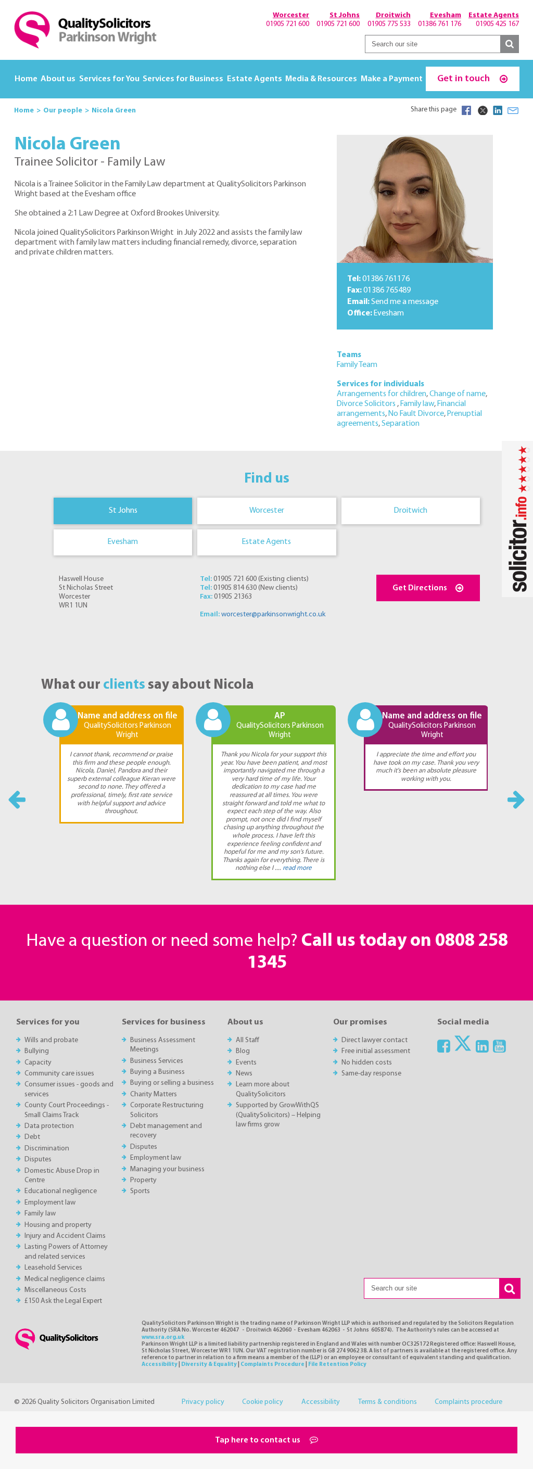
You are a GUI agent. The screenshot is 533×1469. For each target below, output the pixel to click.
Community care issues (59, 1074)
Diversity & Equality (209, 1364)
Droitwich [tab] (410, 510)
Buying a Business (157, 1072)
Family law (417, 404)
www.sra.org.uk (163, 1337)
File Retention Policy (337, 1364)
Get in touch (464, 79)
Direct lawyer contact (374, 1040)
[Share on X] (482, 110)
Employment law (49, 1203)
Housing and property (58, 1225)
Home (26, 79)
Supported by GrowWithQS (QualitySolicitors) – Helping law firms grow (278, 1115)
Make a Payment (392, 79)
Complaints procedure (468, 1402)
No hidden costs (366, 1063)
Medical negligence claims (64, 1279)
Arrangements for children (381, 394)
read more (297, 868)
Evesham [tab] (123, 542)
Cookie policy (262, 1402)
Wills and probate (51, 1040)
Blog (243, 1051)
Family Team (357, 365)
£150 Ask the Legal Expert (63, 1301)
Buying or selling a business (172, 1083)
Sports (140, 1191)
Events (246, 1063)
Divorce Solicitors (367, 404)
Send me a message (404, 302)
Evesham (389, 313)
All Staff (247, 1040)
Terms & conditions (387, 1402)
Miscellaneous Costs (55, 1290)
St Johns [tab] (123, 510)
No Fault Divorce (416, 414)
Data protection (49, 1126)
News (244, 1074)
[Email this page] (513, 110)
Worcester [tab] (266, 510)
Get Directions (419, 588)
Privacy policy (203, 1402)
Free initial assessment (375, 1051)
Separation (401, 424)
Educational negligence (60, 1191)
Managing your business (167, 1169)
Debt (32, 1137)
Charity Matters (153, 1094)
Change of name (457, 394)
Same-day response (371, 1074)
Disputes (38, 1159)
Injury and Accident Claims (65, 1236)
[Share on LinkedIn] (497, 110)
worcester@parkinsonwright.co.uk (273, 614)
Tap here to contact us (258, 1440)
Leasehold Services (53, 1268)
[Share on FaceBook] (466, 110)
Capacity (38, 1063)
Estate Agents (254, 79)
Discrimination (46, 1149)
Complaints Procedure (272, 1364)
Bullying (36, 1051)
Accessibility (159, 1364)
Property (143, 1180)
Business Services (156, 1061)
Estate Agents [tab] (266, 542)
